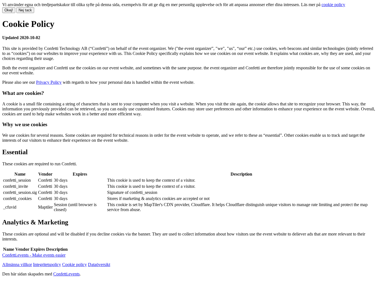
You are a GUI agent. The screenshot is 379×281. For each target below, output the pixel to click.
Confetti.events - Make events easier (33, 255)
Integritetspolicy (47, 264)
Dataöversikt (99, 264)
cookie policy (333, 4)
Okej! (8, 10)
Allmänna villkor (17, 264)
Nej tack (25, 10)
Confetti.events (66, 274)
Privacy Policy (49, 82)
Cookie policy (74, 264)
